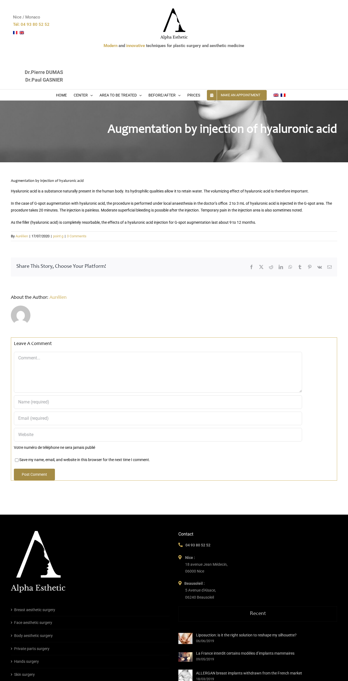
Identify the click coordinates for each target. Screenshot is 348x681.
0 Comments (76, 236)
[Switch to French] (283, 94)
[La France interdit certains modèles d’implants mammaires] (185, 657)
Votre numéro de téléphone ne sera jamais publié (54, 447)
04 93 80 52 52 (197, 545)
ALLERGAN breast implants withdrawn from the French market (249, 673)
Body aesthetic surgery (33, 635)
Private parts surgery (31, 648)
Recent (258, 614)
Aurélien (21, 236)
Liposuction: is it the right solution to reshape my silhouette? (246, 635)
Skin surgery (24, 674)
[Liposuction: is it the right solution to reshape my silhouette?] (185, 638)
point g (58, 236)
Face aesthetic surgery (33, 622)
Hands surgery (26, 661)
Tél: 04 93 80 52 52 (31, 24)
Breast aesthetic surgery (34, 610)
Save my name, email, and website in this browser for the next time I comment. (84, 460)
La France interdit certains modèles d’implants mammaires (245, 653)
